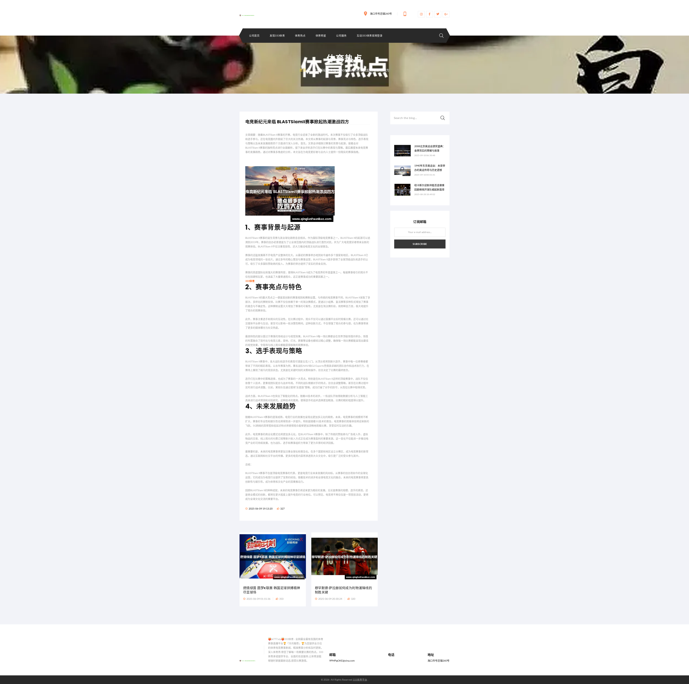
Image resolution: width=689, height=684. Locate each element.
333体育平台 (360, 679)
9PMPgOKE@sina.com (342, 660)
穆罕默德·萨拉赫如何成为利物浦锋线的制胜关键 (343, 590)
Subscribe (420, 243)
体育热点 (300, 35)
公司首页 (254, 35)
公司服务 (341, 35)
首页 (302, 70)
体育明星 (321, 35)
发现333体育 (277, 35)
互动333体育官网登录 (370, 35)
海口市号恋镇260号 (381, 13)
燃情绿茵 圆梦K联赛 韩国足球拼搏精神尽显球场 (271, 590)
